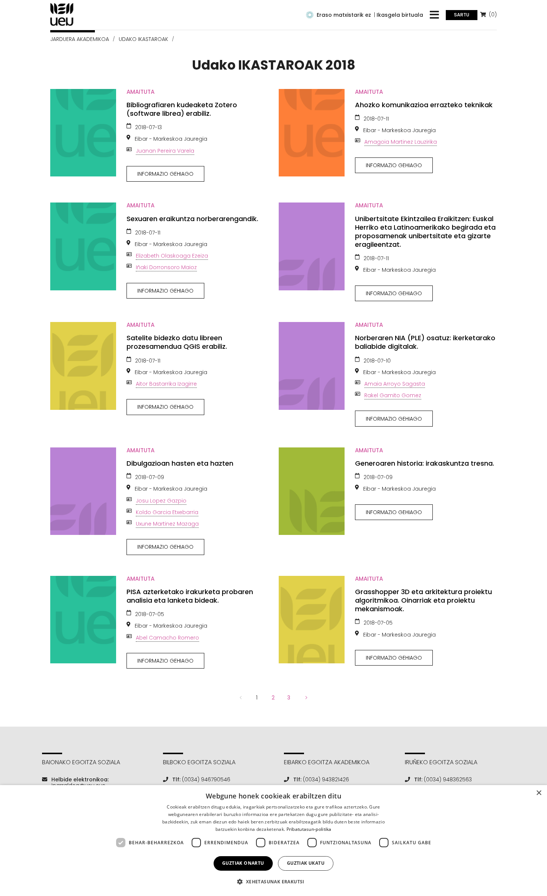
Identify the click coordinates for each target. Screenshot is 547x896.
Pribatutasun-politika (309, 829)
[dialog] (273, 840)
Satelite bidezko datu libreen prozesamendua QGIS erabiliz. (177, 342)
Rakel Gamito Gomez (392, 395)
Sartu (461, 15)
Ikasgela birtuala (400, 15)
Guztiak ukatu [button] (305, 863)
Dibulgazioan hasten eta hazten (180, 463)
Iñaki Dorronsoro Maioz (166, 267)
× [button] (538, 793)
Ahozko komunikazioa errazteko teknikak (424, 104)
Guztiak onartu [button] (243, 863)
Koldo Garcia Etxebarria (167, 512)
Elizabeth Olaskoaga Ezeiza (172, 255)
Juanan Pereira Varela (165, 150)
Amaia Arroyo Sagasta (394, 384)
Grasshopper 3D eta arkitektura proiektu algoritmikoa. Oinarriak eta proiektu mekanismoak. (423, 600)
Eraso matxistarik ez (344, 15)
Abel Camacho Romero (167, 637)
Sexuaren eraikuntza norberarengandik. (192, 218)
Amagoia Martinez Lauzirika (400, 142)
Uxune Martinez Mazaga (167, 523)
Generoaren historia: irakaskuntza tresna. (424, 463)
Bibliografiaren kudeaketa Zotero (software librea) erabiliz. (182, 109)
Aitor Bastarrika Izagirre (166, 384)
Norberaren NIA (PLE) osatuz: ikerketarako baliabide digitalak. (425, 342)
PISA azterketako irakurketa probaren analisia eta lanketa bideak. (190, 596)
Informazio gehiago (165, 174)
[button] (273, 881)
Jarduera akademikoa (79, 39)
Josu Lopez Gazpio (161, 500)
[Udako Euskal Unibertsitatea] (62, 14)
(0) (492, 14)
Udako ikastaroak (143, 39)
